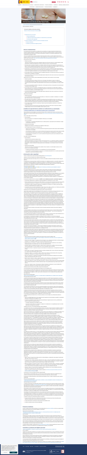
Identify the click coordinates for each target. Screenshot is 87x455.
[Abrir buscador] (68, 2)
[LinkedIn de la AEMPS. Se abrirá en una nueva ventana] (59, 2)
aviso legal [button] (14, 450)
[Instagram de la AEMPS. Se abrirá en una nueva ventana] (61, 2)
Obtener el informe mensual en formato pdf (31, 30)
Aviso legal (27, 446)
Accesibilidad (36, 446)
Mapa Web (31, 446)
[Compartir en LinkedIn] (86, 227)
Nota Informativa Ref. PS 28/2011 (43, 424)
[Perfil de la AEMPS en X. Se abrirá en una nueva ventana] (65, 2)
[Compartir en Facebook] (86, 224)
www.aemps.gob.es (48, 155)
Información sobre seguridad (32, 39)
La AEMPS (19, 4)
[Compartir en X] (86, 226)
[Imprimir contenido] (86, 231)
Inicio (24, 24)
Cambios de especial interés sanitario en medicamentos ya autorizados (39, 37)
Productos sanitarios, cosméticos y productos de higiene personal (36, 40)
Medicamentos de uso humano (27, 4)
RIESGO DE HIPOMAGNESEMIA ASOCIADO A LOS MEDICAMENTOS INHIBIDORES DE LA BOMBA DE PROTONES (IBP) (43, 275)
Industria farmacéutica (39, 6)
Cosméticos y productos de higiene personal (33, 43)
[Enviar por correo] (86, 229)
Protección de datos (42, 446)
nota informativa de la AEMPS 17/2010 (40, 384)
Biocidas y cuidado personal (64, 4)
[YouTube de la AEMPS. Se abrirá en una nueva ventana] (63, 2)
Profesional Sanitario (48, 6)
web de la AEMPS (50, 408)
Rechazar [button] (5, 452)
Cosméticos (55, 4)
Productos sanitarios (48, 4)
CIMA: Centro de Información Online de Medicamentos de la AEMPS (45, 58)
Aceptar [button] (13, 452)
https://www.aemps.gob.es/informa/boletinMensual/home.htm (50, 442)
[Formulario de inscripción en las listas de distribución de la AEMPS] (58, 2)
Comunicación (31, 6)
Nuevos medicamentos (31, 36)
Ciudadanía (55, 6)
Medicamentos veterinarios (39, 4)
